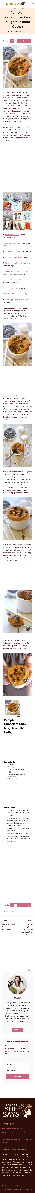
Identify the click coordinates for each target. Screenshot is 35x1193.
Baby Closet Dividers (12, 243)
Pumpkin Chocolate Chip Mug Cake (17, 263)
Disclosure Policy (11, 1189)
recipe (14, 911)
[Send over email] (28, 41)
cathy (11, 31)
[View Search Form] (33, 4)
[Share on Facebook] (20, 41)
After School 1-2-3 (12, 235)
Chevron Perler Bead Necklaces (16, 280)
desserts (7, 911)
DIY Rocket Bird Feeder (13, 294)
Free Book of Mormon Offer (12, 1128)
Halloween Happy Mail (13, 257)
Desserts (14, 9)
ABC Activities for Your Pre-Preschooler (8, 925)
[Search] (29, 970)
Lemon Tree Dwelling (10, 319)
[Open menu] (28, 3)
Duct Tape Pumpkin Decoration (17, 299)
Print (18, 716)
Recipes (21, 9)
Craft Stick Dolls (11, 288)
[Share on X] (24, 41)
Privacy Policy (26, 1189)
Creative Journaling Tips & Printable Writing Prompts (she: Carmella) (26, 928)
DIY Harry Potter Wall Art (14, 251)
